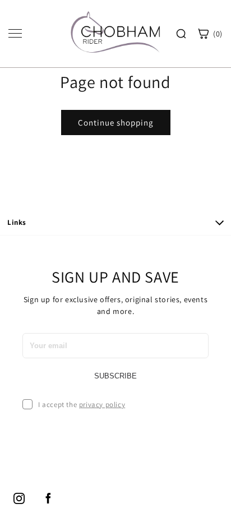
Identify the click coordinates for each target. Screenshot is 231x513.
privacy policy (102, 404)
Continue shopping (116, 122)
